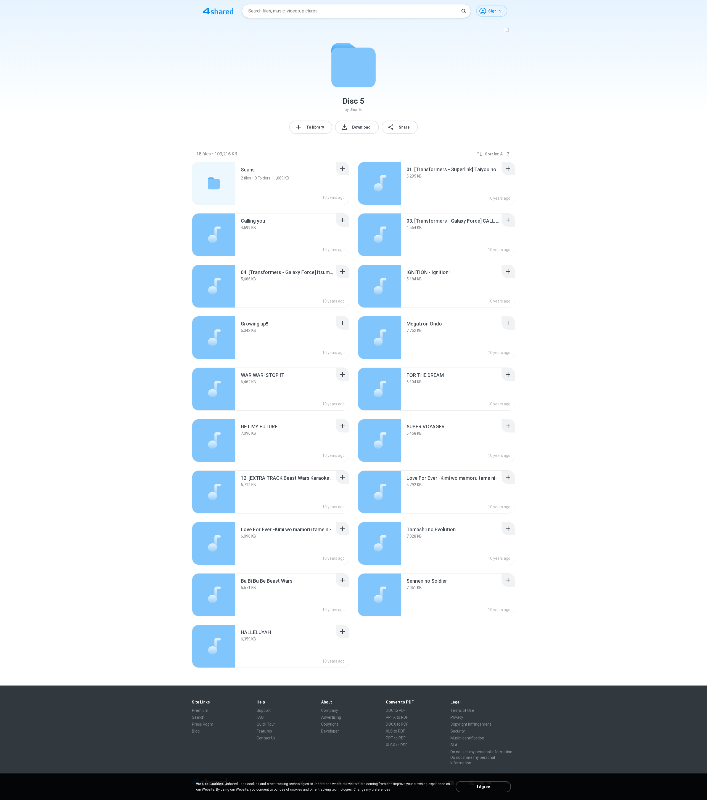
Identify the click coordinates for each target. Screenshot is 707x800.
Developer (330, 731)
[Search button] (463, 11)
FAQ (260, 717)
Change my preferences (372, 789)
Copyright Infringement (470, 724)
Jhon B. (356, 109)
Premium (200, 710)
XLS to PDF (395, 731)
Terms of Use (462, 710)
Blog (196, 731)
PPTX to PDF (397, 717)
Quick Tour (266, 724)
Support (264, 710)
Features (264, 731)
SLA (454, 745)
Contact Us (266, 738)
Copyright (329, 724)
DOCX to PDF (397, 724)
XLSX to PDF (396, 745)
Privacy (456, 717)
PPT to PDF (395, 738)
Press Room (202, 724)
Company (329, 710)
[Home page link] (218, 11)
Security (457, 731)
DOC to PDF (396, 710)
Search (198, 717)
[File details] (379, 183)
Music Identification (467, 738)
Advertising (331, 717)
